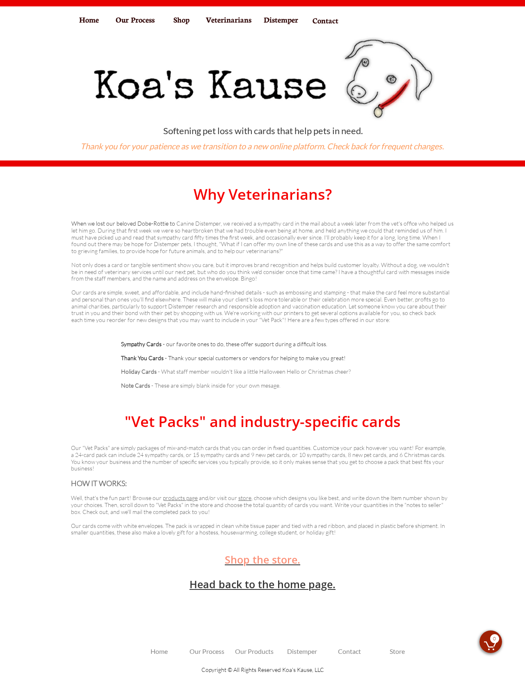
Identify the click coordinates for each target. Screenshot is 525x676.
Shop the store (261, 559)
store (244, 497)
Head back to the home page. (262, 584)
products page (180, 497)
